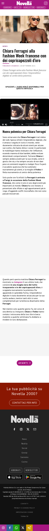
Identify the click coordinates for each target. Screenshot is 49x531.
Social (24, 448)
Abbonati (41, 7)
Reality (24, 443)
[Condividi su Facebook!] (10, 528)
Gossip (24, 452)
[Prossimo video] (22, 124)
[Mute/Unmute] (6, 124)
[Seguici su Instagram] (3, 528)
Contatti (24, 504)
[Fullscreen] (46, 124)
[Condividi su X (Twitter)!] (23, 528)
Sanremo (7, 7)
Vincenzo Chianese (11, 66)
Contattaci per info (24, 402)
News (5, 46)
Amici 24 (17, 7)
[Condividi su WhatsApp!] (16, 528)
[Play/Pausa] (3, 124)
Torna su (24, 516)
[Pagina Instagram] (45, 3)
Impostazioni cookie (24, 512)
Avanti (24, 363)
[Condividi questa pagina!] (29, 528)
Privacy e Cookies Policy (24, 508)
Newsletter (29, 7)
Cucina (24, 461)
